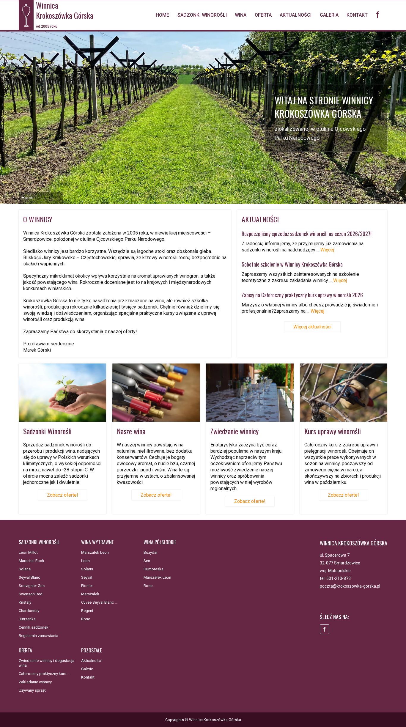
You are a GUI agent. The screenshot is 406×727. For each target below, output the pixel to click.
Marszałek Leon (95, 552)
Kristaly (25, 602)
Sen (147, 560)
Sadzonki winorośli (202, 15)
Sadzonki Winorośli (47, 431)
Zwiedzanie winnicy (234, 431)
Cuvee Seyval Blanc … (99, 602)
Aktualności (295, 15)
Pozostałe (91, 650)
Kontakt (357, 15)
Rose (85, 619)
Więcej (327, 250)
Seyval (86, 577)
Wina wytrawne (97, 542)
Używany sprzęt (32, 690)
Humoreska (153, 569)
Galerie (87, 669)
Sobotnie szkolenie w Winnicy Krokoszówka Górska (292, 264)
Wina (240, 15)
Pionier (87, 585)
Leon (85, 560)
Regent (87, 610)
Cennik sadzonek (33, 627)
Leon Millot (28, 552)
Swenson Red (31, 594)
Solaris (25, 569)
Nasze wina (131, 431)
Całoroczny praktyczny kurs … (44, 673)
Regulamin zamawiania (38, 635)
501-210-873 (338, 578)
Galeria (329, 15)
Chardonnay (29, 610)
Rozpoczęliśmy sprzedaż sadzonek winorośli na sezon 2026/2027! (307, 233)
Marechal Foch (31, 560)
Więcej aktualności (312, 327)
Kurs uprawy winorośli (332, 431)
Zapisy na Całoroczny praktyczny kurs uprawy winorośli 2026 (302, 295)
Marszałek (90, 594)
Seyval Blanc (29, 577)
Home (162, 15)
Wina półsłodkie (160, 542)
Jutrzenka (27, 619)
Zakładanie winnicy (35, 682)
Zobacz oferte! (62, 495)
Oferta (263, 15)
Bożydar (151, 552)
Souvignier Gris (32, 585)
